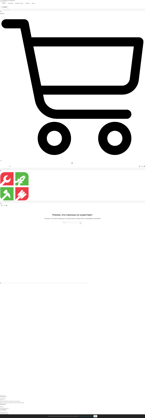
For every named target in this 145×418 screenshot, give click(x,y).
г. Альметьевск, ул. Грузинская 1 (8, 0)
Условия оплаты (3, 412)
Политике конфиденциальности (85, 416)
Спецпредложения (4, 408)
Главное (3, 396)
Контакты (27, 3)
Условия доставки (4, 413)
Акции (33, 3)
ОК (95, 416)
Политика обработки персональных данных (10, 401)
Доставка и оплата (19, 3)
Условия (3, 410)
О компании (10, 3)
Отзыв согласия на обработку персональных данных (12, 402)
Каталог (4, 3)
